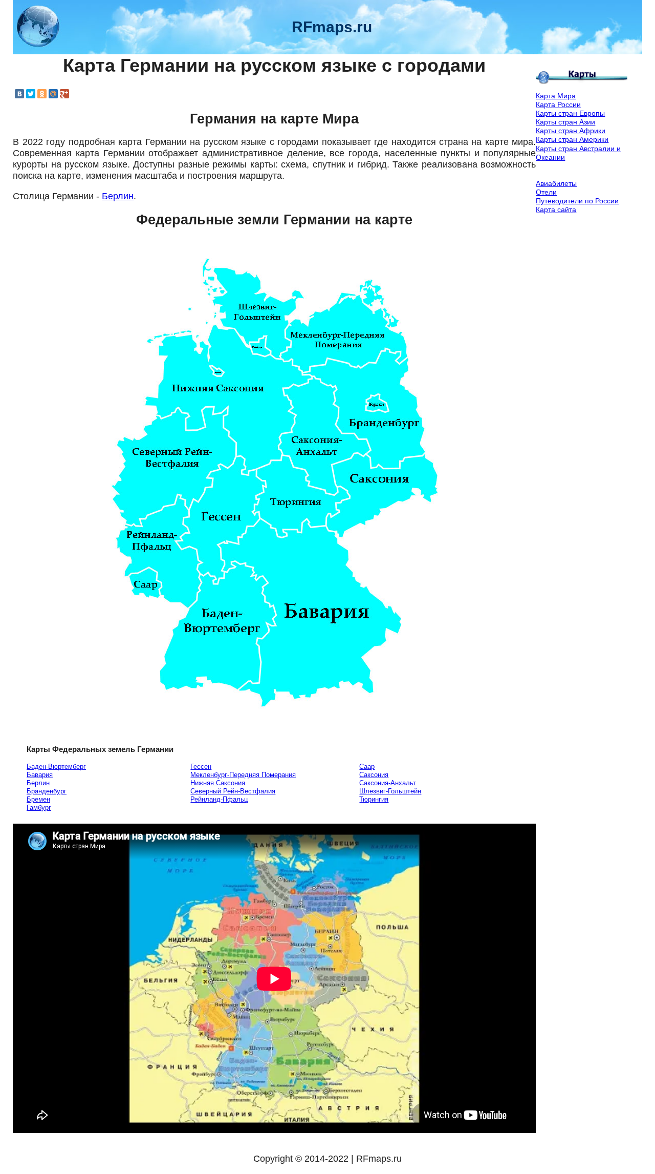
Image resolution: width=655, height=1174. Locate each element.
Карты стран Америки (572, 139)
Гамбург (39, 807)
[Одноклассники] (42, 93)
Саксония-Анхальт (387, 783)
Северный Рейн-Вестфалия (232, 791)
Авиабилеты (556, 183)
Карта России (558, 104)
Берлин (118, 196)
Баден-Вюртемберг (56, 766)
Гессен (200, 766)
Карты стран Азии (565, 122)
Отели (546, 192)
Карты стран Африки (570, 131)
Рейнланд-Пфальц (219, 799)
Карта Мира (556, 96)
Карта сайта (556, 209)
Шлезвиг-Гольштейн (390, 791)
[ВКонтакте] (19, 93)
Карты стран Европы (570, 113)
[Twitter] (30, 93)
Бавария (40, 775)
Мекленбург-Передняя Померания (243, 775)
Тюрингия (373, 799)
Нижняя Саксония (217, 783)
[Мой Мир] (53, 93)
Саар (367, 766)
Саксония (373, 775)
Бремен (38, 799)
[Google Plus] (64, 93)
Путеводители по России (577, 201)
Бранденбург (47, 791)
